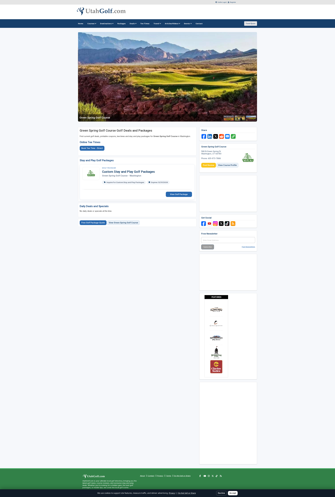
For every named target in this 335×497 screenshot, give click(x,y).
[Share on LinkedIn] (209, 136)
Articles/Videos (171, 23)
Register (233, 2)
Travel (156, 23)
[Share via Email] (227, 136)
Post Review (208, 165)
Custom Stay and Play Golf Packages (128, 172)
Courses (90, 23)
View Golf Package (179, 194)
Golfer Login (222, 2)
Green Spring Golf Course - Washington (121, 175)
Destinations (106, 23)
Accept (233, 493)
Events (187, 23)
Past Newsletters (248, 247)
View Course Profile (227, 165)
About (142, 476)
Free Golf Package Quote (93, 223)
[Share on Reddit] (221, 136)
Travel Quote (250, 23)
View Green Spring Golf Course (123, 223)
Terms (168, 476)
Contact (151, 476)
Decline (221, 493)
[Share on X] (215, 136)
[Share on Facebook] (204, 136)
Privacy (160, 476)
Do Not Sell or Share (182, 476)
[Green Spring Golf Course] (229, 119)
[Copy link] (233, 136)
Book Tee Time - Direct (92, 148)
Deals (132, 23)
